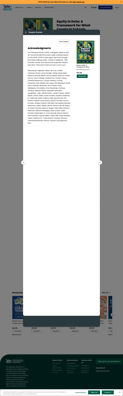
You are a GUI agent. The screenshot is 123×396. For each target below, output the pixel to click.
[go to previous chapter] (23, 162)
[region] (61, 392)
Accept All (107, 392)
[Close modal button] (26, 32)
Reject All (94, 392)
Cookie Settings (80, 392)
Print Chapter (64, 42)
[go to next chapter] (100, 162)
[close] (121, 2)
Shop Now (82, 76)
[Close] (120, 392)
